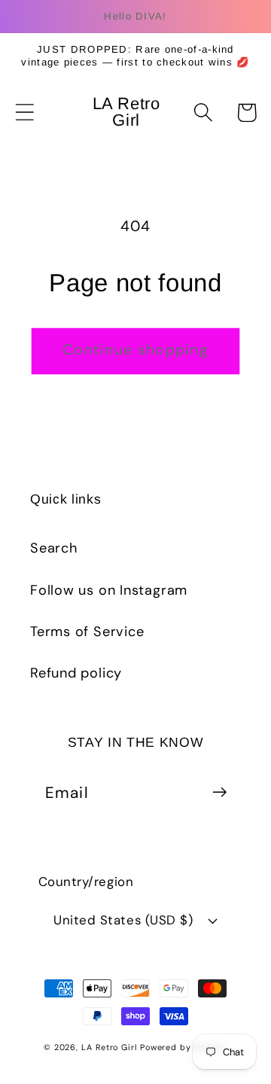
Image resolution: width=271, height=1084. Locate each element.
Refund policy (76, 673)
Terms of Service (87, 632)
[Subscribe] (219, 792)
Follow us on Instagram (108, 590)
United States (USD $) (123, 920)
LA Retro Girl (110, 1047)
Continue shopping (135, 349)
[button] (24, 112)
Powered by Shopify (183, 1047)
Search (54, 548)
